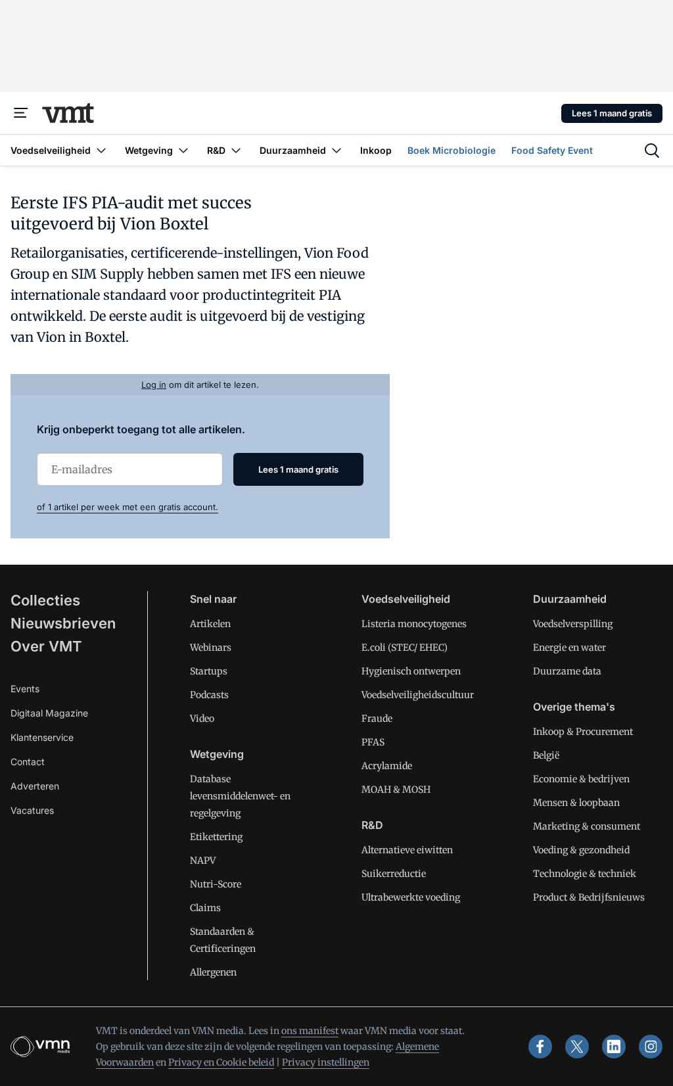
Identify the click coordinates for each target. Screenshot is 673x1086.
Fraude (376, 718)
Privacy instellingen (325, 1062)
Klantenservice (42, 737)
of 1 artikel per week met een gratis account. (127, 507)
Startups (208, 671)
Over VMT (46, 646)
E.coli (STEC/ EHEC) (404, 647)
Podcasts (209, 695)
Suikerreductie (393, 874)
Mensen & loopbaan (576, 803)
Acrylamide (386, 766)
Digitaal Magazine (49, 713)
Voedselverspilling (573, 624)
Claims (205, 908)
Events (25, 688)
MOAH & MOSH (395, 789)
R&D (372, 825)
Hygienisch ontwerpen (411, 671)
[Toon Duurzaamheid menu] (336, 150)
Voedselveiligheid (405, 598)
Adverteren (35, 785)
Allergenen (213, 972)
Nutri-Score (215, 884)
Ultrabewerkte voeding (410, 897)
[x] (577, 1046)
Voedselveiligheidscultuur (417, 695)
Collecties (45, 600)
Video (202, 718)
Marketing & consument (586, 826)
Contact (28, 761)
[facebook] (540, 1046)
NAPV (203, 860)
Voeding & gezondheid (581, 850)
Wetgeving (217, 754)
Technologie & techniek (584, 874)
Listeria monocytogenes (414, 624)
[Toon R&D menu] (236, 150)
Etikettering (216, 837)
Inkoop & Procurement (583, 732)
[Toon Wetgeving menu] (183, 150)
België (546, 755)
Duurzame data (567, 671)
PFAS (372, 742)
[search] (651, 150)
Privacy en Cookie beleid (221, 1062)
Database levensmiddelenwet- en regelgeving (240, 796)
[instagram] (650, 1046)
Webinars (210, 647)
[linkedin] (614, 1046)
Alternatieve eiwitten (407, 850)
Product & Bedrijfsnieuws (589, 897)
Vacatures (32, 810)
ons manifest (309, 1031)
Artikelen (210, 624)
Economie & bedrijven (581, 779)
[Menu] (21, 113)
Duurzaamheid (570, 598)
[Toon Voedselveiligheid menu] (101, 150)
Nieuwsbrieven (63, 623)
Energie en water (569, 647)
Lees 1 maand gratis (612, 113)
